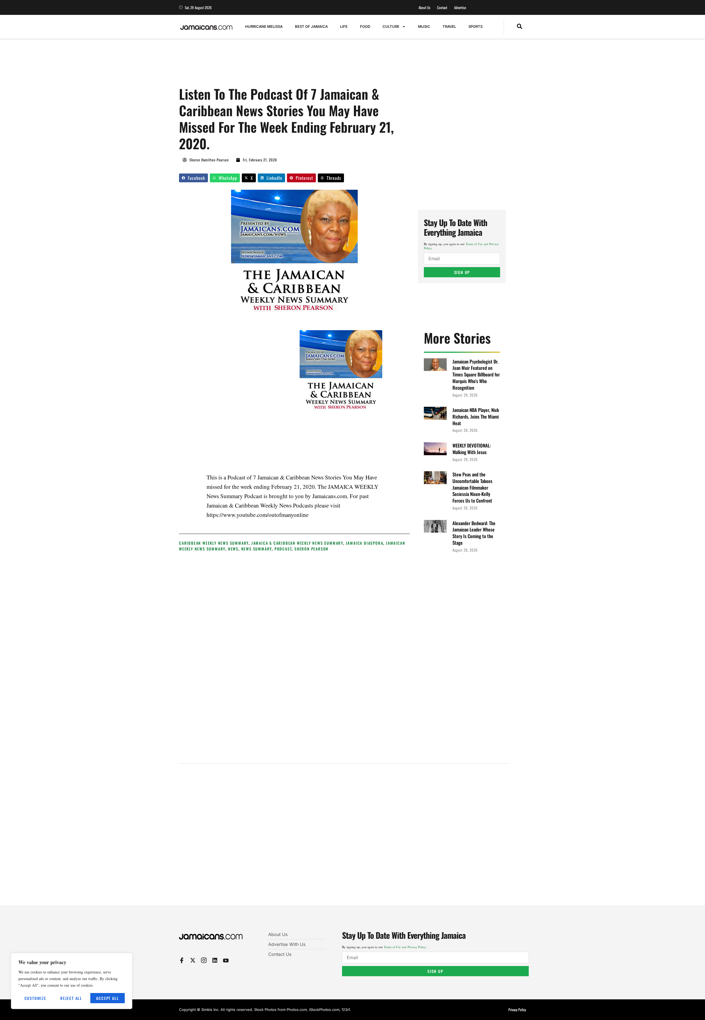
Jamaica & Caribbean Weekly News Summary (297, 543)
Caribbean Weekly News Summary (214, 543)
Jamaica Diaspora (364, 543)
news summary (256, 549)
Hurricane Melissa (264, 26)
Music (424, 26)
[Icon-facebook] (182, 960)
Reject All (71, 998)
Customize (35, 998)
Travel (449, 26)
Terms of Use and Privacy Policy (405, 947)
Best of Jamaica (311, 26)
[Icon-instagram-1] (204, 960)
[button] (519, 27)
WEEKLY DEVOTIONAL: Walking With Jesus (471, 448)
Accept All (107, 998)
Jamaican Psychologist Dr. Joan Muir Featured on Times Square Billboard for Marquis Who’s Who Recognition (476, 374)
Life (344, 26)
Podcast (283, 549)
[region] (71, 981)
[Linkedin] (215, 960)
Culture (391, 26)
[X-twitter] (193, 960)
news (233, 549)
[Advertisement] (279, 65)
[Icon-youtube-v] (226, 960)
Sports (475, 26)
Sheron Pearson (311, 549)
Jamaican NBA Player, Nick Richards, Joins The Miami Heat (475, 416)
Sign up (462, 272)
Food (365, 26)
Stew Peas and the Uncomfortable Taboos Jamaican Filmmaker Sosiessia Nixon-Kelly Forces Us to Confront (472, 487)
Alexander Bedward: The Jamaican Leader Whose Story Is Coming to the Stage (473, 533)
